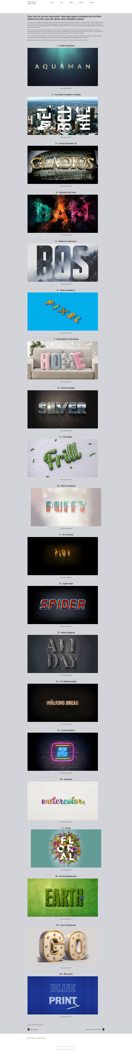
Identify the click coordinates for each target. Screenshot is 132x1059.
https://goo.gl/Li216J (66, 1016)
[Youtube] (66, 1054)
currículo (76, 33)
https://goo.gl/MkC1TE (66, 577)
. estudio (71, 2)
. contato (91, 2)
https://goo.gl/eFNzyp (66, 88)
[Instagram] (63, 1054)
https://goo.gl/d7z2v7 (66, 381)
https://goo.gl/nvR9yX (66, 528)
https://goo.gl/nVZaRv (66, 626)
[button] (1, 15)
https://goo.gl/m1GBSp (66, 333)
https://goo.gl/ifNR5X (66, 870)
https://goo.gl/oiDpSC (66, 479)
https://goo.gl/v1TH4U (66, 724)
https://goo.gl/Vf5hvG (66, 235)
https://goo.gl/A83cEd (66, 919)
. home (52, 2)
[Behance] (69, 1054)
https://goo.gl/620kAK (66, 822)
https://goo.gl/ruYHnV (66, 137)
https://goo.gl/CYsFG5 (66, 773)
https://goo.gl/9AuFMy (66, 430)
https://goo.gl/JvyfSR (66, 284)
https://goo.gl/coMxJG (66, 675)
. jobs (61, 2)
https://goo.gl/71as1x (66, 967)
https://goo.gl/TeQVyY (66, 186)
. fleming (81, 2)
